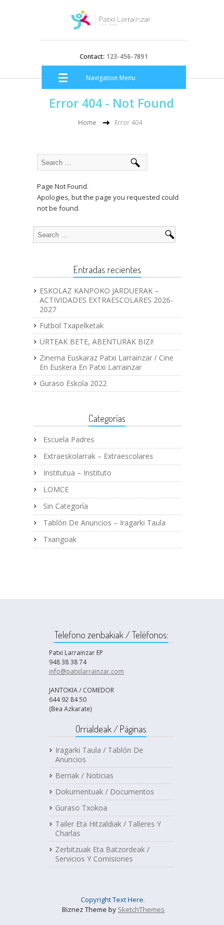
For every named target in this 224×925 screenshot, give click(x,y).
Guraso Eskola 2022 (73, 383)
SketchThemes (141, 909)
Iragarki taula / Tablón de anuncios (99, 755)
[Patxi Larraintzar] (111, 24)
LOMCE (56, 489)
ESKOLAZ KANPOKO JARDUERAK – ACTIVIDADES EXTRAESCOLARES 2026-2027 (106, 300)
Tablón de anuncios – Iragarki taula (104, 523)
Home (87, 122)
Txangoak (60, 539)
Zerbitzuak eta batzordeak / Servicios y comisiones (102, 854)
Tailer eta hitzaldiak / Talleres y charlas (108, 828)
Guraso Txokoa (81, 808)
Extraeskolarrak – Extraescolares (98, 456)
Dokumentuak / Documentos (104, 791)
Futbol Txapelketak (72, 325)
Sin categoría (65, 506)
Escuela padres (68, 439)
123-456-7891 (126, 56)
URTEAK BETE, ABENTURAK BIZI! (97, 341)
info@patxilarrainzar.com (86, 671)
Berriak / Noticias (84, 775)
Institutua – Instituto (77, 473)
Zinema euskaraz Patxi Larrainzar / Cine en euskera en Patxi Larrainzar (106, 362)
